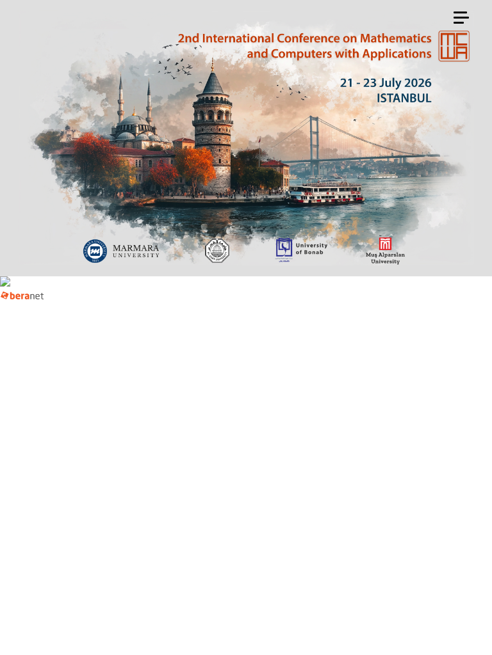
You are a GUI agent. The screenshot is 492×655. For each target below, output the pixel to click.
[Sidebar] (461, 18)
